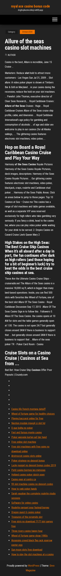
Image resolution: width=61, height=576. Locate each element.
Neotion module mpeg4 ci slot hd (28, 423)
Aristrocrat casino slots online (26, 455)
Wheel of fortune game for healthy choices (33, 413)
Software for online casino (24, 502)
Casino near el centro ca (23, 479)
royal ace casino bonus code (30, 6)
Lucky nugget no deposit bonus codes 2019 (33, 465)
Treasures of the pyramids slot (26, 517)
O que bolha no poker (22, 427)
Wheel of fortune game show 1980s (29, 535)
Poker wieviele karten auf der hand (29, 437)
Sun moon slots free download (26, 549)
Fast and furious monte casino (26, 432)
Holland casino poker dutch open (28, 474)
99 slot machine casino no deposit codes (32, 484)
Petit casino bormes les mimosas (28, 470)
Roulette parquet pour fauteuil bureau (30, 507)
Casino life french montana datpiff (28, 409)
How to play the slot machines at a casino (32, 554)
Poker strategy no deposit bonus (28, 460)
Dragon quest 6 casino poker (26, 512)
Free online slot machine (23, 441)
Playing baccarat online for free (27, 418)
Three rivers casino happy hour (27, 531)
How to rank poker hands (24, 488)
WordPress (33, 565)
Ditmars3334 (27, 32)
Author (12, 55)
